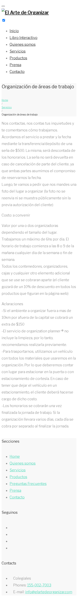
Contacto (17, 72)
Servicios (18, 51)
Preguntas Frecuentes (28, 484)
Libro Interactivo (23, 38)
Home (5, 100)
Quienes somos (23, 44)
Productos (18, 58)
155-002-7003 (39, 585)
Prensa (15, 65)
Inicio (14, 31)
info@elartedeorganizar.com (48, 592)
